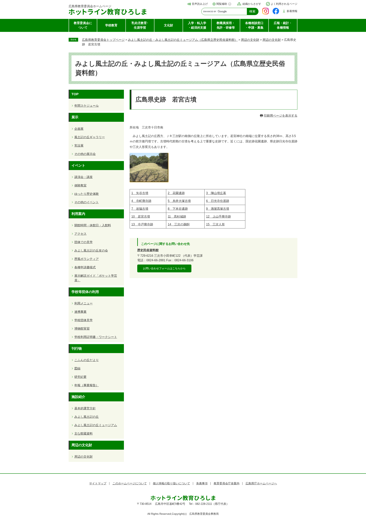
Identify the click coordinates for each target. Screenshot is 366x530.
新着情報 (292, 11)
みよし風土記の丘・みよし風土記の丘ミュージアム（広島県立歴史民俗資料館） (183, 39)
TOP (75, 94)
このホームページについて (129, 483)
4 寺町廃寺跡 (141, 200)
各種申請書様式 (85, 267)
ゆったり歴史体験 (86, 193)
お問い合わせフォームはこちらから (164, 268)
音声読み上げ (200, 3)
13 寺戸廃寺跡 (142, 224)
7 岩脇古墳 (139, 208)
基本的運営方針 (85, 408)
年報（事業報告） (86, 385)
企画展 (78, 128)
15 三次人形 (215, 224)
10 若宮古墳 (140, 216)
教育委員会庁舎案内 (226, 483)
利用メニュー (83, 303)
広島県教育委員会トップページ (103, 39)
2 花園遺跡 (176, 193)
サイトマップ (97, 483)
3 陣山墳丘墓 (216, 193)
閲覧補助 (221, 3)
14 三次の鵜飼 (178, 224)
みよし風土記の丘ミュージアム (95, 425)
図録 (77, 368)
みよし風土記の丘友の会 (91, 250)
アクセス (80, 233)
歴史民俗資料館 (148, 250)
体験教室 (80, 185)
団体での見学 (83, 242)
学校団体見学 (83, 320)
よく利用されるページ (284, 3)
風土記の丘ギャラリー (89, 137)
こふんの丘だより (86, 360)
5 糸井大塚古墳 (179, 200)
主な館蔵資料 (83, 433)
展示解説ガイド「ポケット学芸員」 (95, 278)
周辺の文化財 (250, 39)
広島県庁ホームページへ (261, 483)
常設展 (78, 145)
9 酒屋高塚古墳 (217, 208)
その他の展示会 (85, 154)
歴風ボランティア (86, 259)
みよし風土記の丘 (86, 416)
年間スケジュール (86, 105)
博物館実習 (82, 328)
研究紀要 (80, 376)
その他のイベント (86, 202)
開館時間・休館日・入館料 (92, 225)
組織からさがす (251, 3)
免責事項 (202, 483)
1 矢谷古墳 (139, 193)
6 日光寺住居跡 (217, 200)
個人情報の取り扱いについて (171, 483)
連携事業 (80, 311)
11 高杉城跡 (177, 216)
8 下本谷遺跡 (178, 208)
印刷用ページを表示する (280, 115)
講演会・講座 (83, 177)
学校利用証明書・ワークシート (95, 337)
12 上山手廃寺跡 (218, 216)
